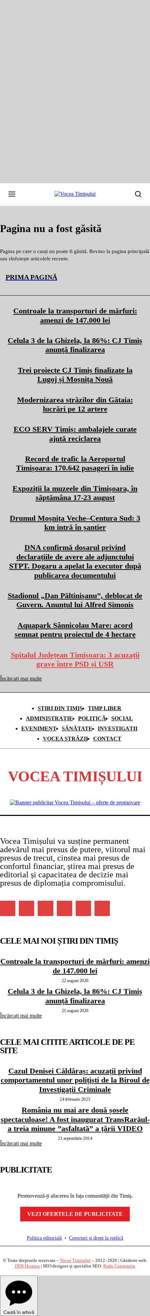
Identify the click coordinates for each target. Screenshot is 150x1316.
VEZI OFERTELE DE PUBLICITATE (75, 1214)
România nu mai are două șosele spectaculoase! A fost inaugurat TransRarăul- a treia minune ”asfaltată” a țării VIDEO (75, 1119)
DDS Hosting (27, 1266)
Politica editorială (44, 1238)
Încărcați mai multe (21, 1016)
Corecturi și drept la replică (96, 1238)
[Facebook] (7, 908)
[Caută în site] (138, 194)
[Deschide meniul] (12, 194)
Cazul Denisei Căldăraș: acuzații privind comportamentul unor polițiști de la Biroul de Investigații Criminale (75, 1080)
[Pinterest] (45, 908)
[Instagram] (26, 908)
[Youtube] (102, 908)
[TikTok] (64, 908)
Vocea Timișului (75, 1260)
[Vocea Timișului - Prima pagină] (75, 194)
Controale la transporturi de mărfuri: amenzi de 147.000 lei (75, 966)
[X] (83, 908)
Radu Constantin (119, 1266)
